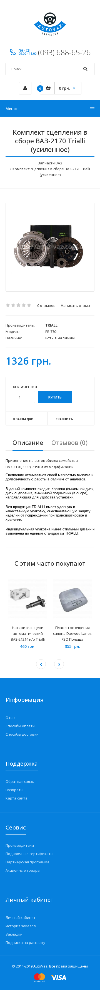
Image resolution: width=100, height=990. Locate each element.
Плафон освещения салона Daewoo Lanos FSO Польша (72, 633)
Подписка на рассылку (25, 942)
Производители (20, 845)
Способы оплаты (20, 725)
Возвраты (14, 789)
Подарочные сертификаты (29, 853)
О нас (10, 717)
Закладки (14, 934)
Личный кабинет (21, 917)
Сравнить (64, 419)
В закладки (23, 419)
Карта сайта (17, 798)
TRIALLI (52, 325)
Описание (27, 442)
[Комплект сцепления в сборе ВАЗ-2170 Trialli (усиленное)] (50, 247)
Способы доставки (22, 734)
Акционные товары (23, 870)
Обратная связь (20, 781)
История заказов (21, 925)
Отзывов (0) (69, 442)
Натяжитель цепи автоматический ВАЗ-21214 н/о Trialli (28, 633)
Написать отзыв (75, 305)
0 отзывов (46, 305)
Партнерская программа (27, 861)
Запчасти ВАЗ (50, 163)
